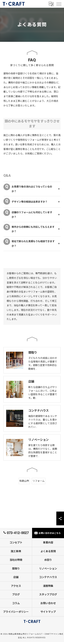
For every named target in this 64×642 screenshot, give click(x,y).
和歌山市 (24, 481)
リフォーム (39, 481)
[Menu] (59, 4)
